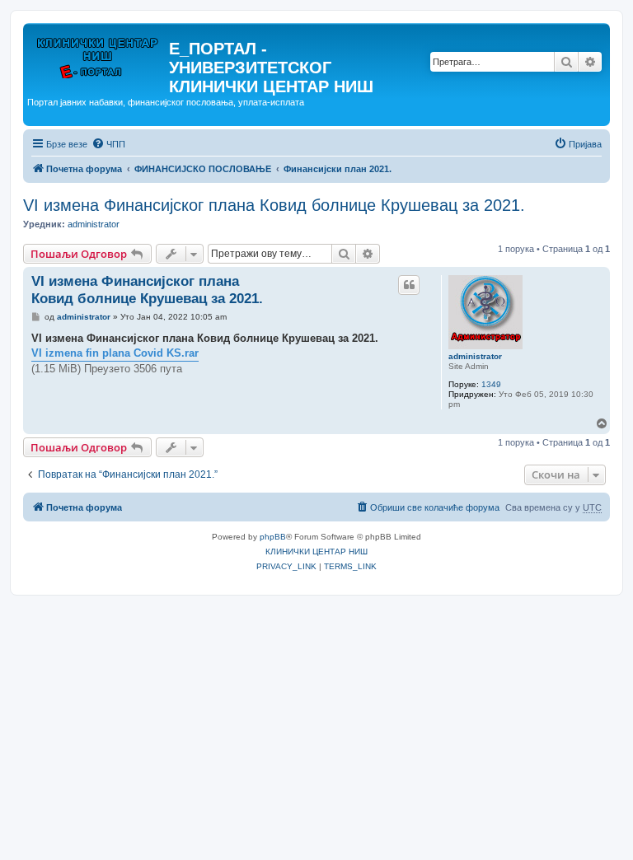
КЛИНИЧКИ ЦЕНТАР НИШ (316, 551)
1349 (491, 384)
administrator (94, 224)
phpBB (273, 536)
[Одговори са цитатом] (409, 285)
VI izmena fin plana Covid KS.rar (115, 353)
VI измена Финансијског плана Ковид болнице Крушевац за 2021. (274, 205)
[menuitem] (108, 144)
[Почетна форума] (98, 53)
